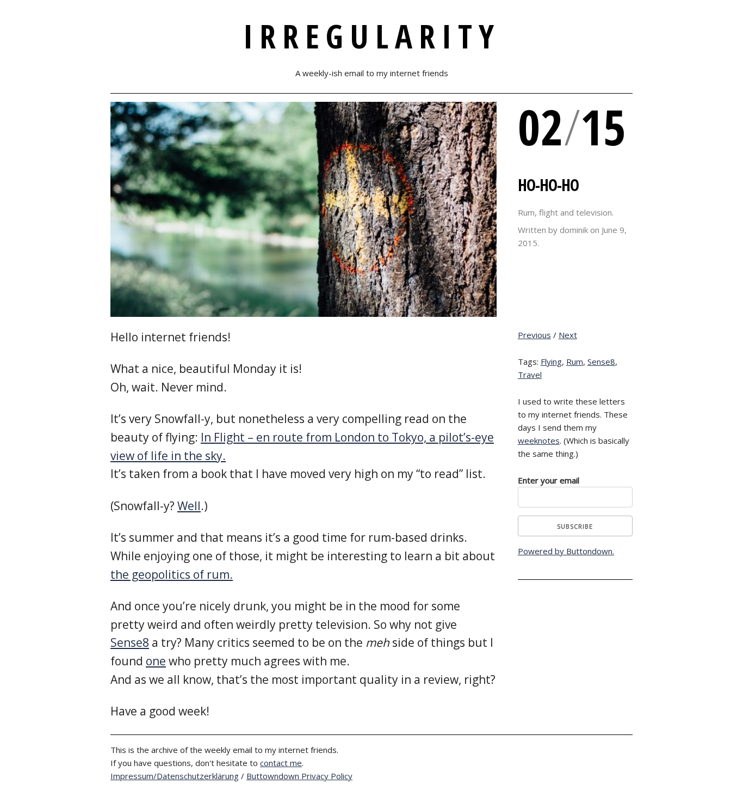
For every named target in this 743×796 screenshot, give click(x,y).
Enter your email (548, 480)
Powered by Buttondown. (566, 551)
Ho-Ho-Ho (548, 185)
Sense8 (129, 642)
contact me (281, 762)
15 (603, 126)
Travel (530, 374)
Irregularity (371, 36)
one (156, 661)
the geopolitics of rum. (171, 574)
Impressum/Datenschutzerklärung (174, 775)
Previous (534, 334)
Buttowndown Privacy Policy (299, 775)
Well (189, 505)
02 (541, 126)
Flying (551, 361)
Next (568, 334)
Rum (574, 361)
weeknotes (539, 440)
